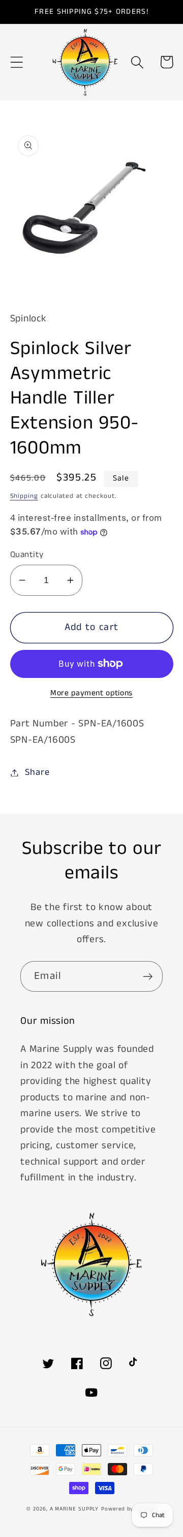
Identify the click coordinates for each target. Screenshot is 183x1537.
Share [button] (37, 772)
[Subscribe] (147, 976)
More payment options (91, 693)
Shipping (24, 496)
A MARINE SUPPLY (74, 1509)
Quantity (27, 555)
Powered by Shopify (128, 1509)
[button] (16, 62)
